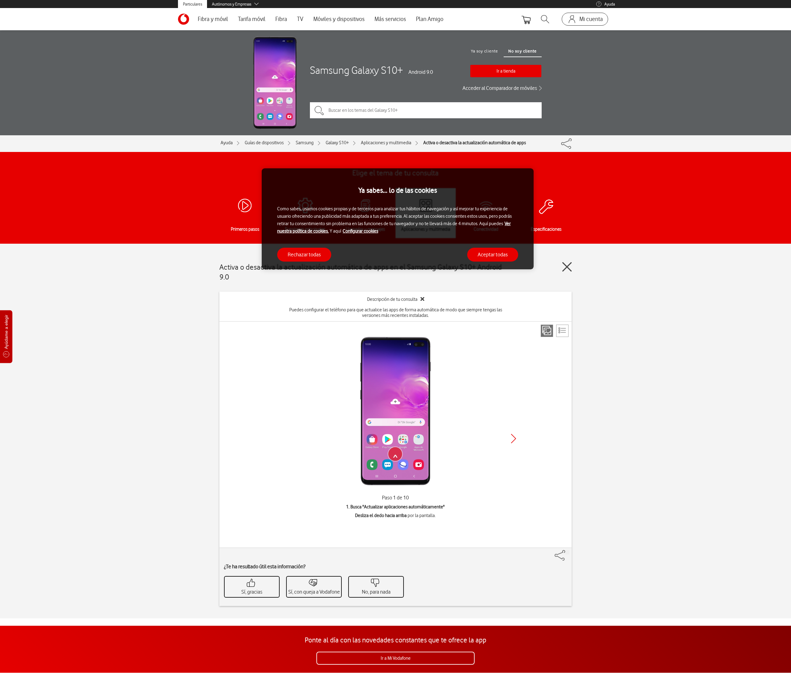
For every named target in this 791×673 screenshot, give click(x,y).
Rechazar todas (304, 254)
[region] (398, 218)
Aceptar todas (493, 254)
